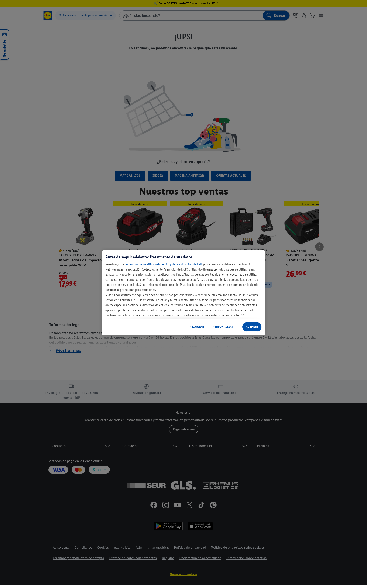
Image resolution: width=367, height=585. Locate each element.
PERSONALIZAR (223, 327)
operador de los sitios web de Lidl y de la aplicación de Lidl (164, 264)
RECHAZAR (196, 327)
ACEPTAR (252, 327)
